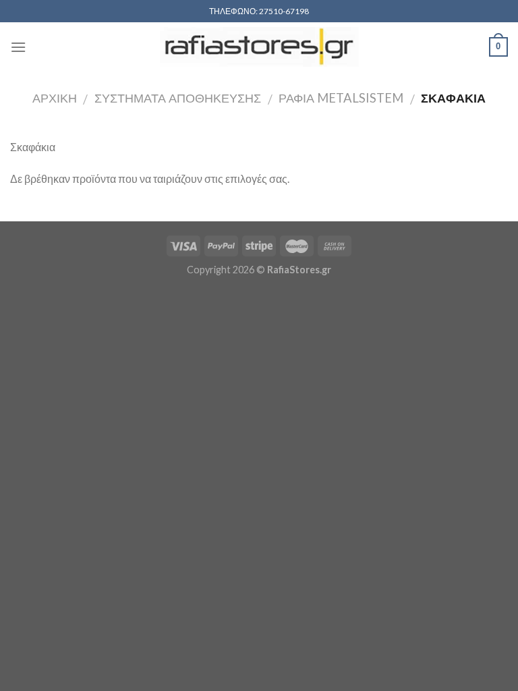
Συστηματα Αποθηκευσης (177, 97)
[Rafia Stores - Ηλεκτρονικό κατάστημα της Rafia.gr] (259, 47)
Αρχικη (54, 97)
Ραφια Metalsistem (341, 97)
